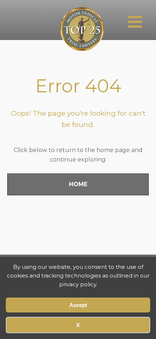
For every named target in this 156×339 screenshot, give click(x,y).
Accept (78, 305)
